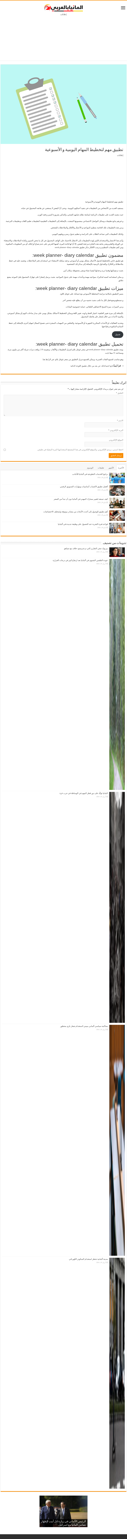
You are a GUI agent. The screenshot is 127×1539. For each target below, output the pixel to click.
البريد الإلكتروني (115, 430)
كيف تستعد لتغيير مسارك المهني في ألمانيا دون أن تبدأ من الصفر (81, 499)
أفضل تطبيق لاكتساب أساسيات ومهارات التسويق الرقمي (84, 486)
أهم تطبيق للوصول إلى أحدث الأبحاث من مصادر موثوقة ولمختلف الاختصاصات (75, 511)
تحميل (117, 334)
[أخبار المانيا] (63, 7)
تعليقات (101, 468)
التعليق (119, 393)
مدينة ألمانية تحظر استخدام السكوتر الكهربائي (88, 1259)
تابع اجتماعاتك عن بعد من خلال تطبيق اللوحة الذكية (91, 366)
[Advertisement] (63, 36)
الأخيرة (121, 468)
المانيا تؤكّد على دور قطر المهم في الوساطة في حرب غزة (84, 793)
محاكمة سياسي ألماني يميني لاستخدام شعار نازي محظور (84, 1026)
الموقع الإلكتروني (116, 440)
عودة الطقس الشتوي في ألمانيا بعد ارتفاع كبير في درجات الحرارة (80, 560)
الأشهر (111, 468)
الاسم (120, 420)
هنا (44, 359)
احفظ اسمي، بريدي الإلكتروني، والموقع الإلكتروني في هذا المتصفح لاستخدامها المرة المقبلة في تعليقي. (80, 449)
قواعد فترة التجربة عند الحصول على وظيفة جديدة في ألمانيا (83, 524)
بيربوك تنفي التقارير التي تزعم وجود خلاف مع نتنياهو (86, 548)
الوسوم (90, 468)
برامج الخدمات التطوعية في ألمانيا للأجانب (90, 474)
